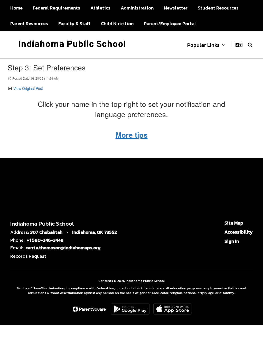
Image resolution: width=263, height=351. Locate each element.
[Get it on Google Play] (130, 309)
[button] (206, 45)
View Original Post (28, 88)
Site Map (233, 222)
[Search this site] (250, 45)
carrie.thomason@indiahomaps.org (63, 247)
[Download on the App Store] (172, 309)
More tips (132, 135)
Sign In (231, 241)
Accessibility (238, 231)
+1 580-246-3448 (45, 240)
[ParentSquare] (89, 309)
